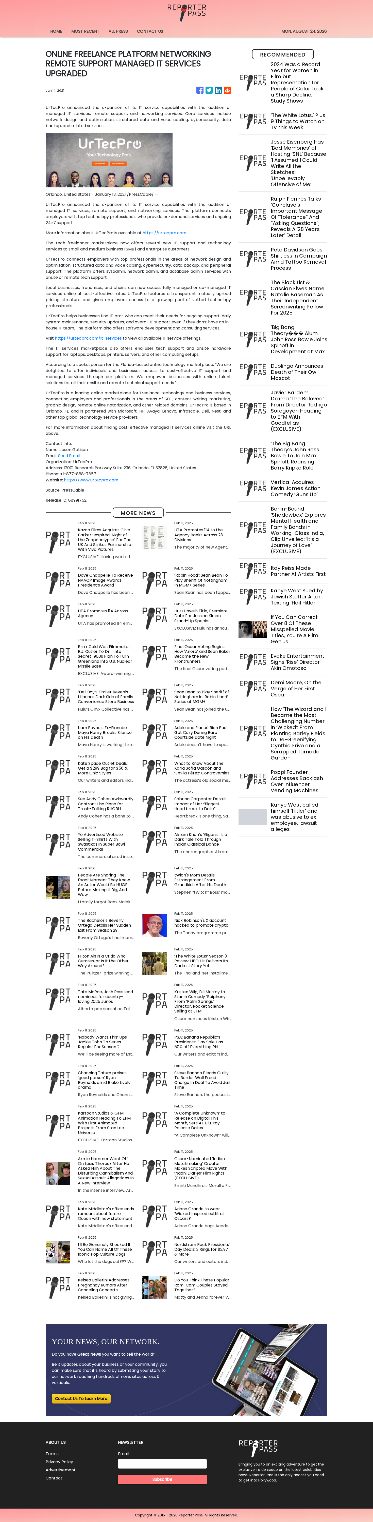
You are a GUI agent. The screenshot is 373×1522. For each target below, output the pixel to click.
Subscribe (162, 1479)
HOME (56, 31)
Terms (52, 1454)
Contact (54, 1478)
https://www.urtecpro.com (91, 480)
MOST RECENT (85, 31)
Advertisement (61, 1470)
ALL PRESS (118, 31)
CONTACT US (150, 31)
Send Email (69, 456)
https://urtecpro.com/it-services (88, 338)
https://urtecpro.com (164, 233)
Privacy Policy (59, 1462)
